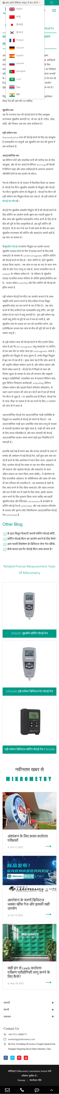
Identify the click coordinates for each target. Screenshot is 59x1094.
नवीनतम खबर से (29, 774)
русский (20, 63)
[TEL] (22, 1090)
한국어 (19, 32)
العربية (18, 79)
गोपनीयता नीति (35, 1080)
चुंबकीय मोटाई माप (12, 246)
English (19, 9)
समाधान (7, 1016)
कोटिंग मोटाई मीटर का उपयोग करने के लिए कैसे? (31, 539)
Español (19, 55)
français (20, 40)
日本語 (19, 24)
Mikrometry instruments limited (32, 1071)
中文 (18, 17)
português (21, 71)
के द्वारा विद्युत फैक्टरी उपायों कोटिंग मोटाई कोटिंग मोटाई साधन (32, 533)
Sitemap (21, 1080)
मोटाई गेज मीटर (9, 201)
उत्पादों (7, 1002)
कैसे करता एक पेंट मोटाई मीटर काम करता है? (30, 549)
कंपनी (6, 1009)
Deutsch (20, 48)
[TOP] (51, 1090)
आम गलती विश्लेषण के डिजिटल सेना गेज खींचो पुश (32, 544)
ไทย (18, 87)
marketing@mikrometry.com (21, 1039)
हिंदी (18, 94)
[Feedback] (37, 1090)
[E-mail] (7, 1090)
